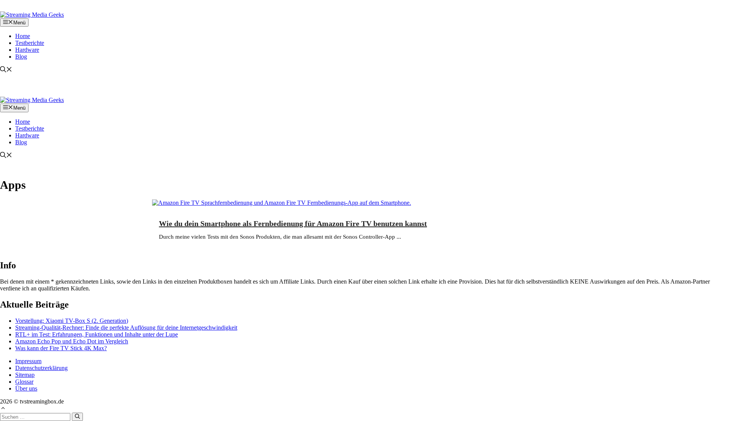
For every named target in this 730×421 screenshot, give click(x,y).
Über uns (26, 388)
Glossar (24, 381)
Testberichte (29, 43)
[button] (6, 70)
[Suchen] (77, 417)
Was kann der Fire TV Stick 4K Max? (61, 348)
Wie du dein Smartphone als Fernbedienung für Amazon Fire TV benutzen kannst (293, 223)
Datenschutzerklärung (41, 368)
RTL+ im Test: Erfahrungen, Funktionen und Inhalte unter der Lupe (96, 334)
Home (22, 36)
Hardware (27, 49)
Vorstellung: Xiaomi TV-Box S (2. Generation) (71, 320)
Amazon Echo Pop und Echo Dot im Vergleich (71, 341)
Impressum (28, 361)
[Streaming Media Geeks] (32, 14)
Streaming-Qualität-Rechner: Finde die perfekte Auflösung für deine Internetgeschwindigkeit (126, 327)
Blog (21, 56)
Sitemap (25, 375)
